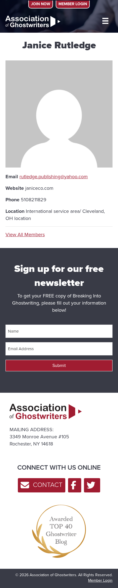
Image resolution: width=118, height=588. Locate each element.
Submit (59, 365)
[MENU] (105, 21)
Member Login (100, 580)
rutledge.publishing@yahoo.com (53, 176)
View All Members (25, 234)
